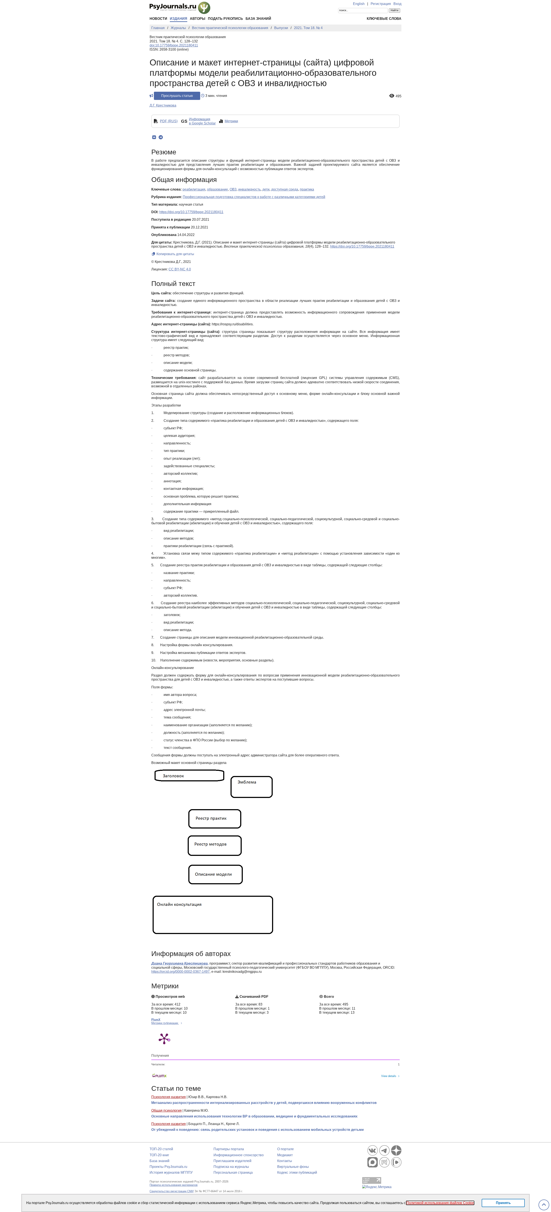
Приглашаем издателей (232, 1161)
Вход (397, 4)
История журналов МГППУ (171, 1172)
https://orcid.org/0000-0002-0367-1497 (180, 971)
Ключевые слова (384, 18)
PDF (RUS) (169, 121)
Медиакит (285, 1155)
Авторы (197, 18)
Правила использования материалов (174, 1185)
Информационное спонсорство (239, 1155)
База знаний (258, 18)
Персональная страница (233, 1172)
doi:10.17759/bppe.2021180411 (174, 45)
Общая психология (166, 1110)
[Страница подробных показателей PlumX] (164, 1038)
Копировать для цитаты (175, 254)
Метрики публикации (165, 1023)
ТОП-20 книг (159, 1155)
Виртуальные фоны (293, 1167)
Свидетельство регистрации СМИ (171, 1191)
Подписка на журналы (231, 1167)
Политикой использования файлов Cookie (440, 1203)
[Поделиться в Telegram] (160, 137)
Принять (503, 1203)
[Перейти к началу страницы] (544, 1205)
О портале (285, 1149)
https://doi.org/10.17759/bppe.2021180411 (191, 212)
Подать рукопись (225, 18)
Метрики (231, 121)
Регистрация (381, 4)
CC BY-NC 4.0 (180, 269)
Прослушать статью (177, 96)
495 (398, 96)
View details (388, 1076)
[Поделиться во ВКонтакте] (154, 137)
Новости (158, 18)
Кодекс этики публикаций (297, 1172)
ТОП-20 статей (161, 1149)
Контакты (284, 1161)
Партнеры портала (229, 1149)
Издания (178, 18)
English (359, 4)
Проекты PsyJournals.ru (168, 1167)
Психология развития (168, 1097)
